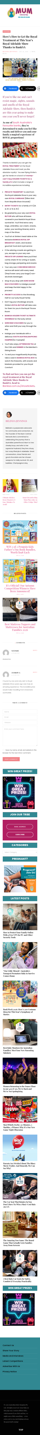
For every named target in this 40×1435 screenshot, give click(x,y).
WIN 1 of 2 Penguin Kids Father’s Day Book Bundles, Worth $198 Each (20, 549)
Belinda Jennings (10, 51)
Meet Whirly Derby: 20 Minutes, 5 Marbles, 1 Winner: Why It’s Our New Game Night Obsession (19, 1127)
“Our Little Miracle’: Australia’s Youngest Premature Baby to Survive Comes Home (19, 973)
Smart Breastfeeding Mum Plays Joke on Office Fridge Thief (30, 499)
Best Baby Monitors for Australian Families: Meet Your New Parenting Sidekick (18, 1050)
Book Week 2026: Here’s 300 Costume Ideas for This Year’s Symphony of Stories (19, 1012)
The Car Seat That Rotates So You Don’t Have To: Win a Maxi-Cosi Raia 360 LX (19, 1204)
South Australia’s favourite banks (17, 124)
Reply (35, 650)
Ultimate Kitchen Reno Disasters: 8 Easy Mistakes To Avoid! (9, 500)
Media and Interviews (13, 1355)
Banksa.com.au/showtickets (19, 386)
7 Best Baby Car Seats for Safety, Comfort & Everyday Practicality (17, 1280)
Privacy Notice (10, 1371)
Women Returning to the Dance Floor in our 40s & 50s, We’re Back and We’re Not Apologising (19, 1089)
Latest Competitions (13, 1361)
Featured (6, 31)
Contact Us (8, 1345)
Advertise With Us (11, 1366)
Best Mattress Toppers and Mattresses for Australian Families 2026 (20, 627)
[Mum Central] (20, 13)
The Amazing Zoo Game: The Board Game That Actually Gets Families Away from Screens (18, 1243)
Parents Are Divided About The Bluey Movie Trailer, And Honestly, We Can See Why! (19, 1166)
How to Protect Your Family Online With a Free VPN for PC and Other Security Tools (18, 935)
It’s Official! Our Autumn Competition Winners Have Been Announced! (20, 588)
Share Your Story (11, 1350)
